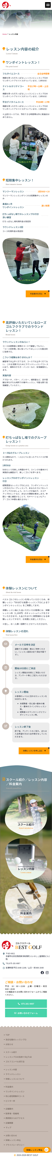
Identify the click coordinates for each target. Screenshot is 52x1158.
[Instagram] (47, 972)
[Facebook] (42, 972)
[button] (48, 5)
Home (5, 34)
